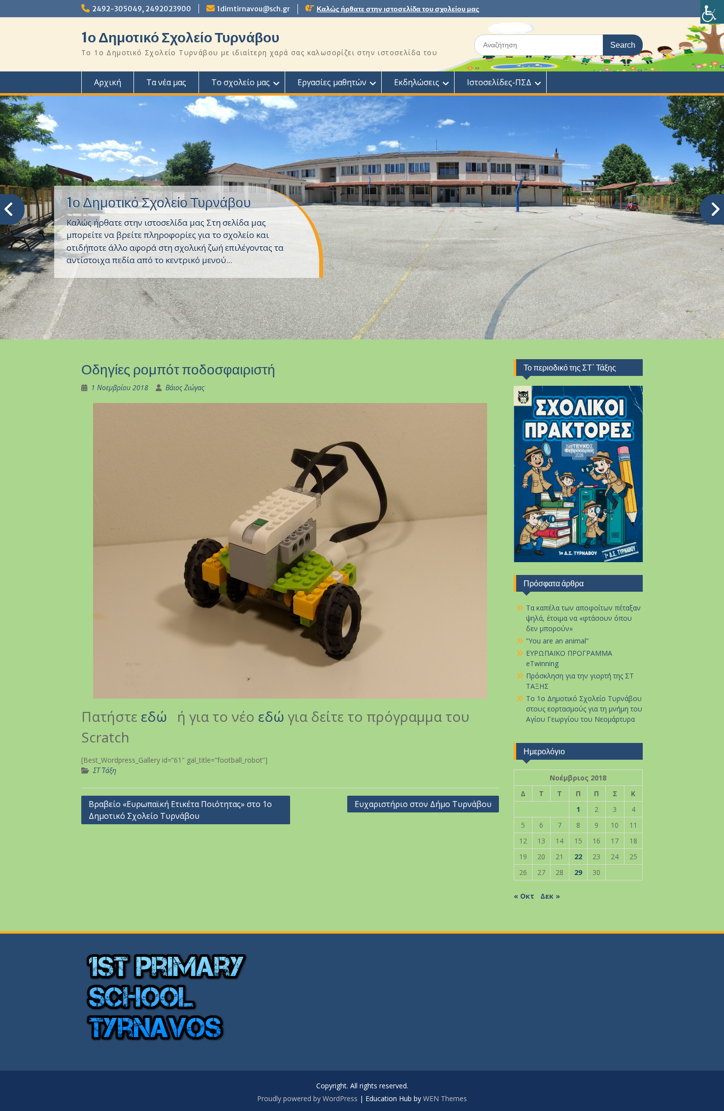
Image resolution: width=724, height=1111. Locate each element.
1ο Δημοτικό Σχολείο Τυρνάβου (180, 37)
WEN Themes (445, 1098)
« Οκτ (524, 896)
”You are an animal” (557, 640)
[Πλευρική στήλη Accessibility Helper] (712, 12)
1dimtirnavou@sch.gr (253, 8)
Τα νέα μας (166, 82)
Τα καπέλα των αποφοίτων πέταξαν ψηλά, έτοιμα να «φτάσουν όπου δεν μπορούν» (583, 618)
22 (578, 856)
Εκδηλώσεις (416, 82)
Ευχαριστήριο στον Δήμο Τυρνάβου (423, 804)
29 (578, 872)
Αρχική (107, 82)
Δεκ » (550, 896)
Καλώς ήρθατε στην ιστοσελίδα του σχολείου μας (398, 8)
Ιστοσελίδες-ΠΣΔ (499, 82)
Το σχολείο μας (240, 82)
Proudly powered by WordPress (307, 1098)
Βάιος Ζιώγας (184, 387)
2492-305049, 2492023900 (141, 8)
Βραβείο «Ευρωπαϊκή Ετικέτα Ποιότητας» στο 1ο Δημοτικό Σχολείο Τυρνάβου (180, 810)
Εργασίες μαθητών (331, 82)
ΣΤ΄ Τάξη (104, 770)
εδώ (157, 716)
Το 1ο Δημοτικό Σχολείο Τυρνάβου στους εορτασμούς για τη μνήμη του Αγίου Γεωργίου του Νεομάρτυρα (584, 709)
